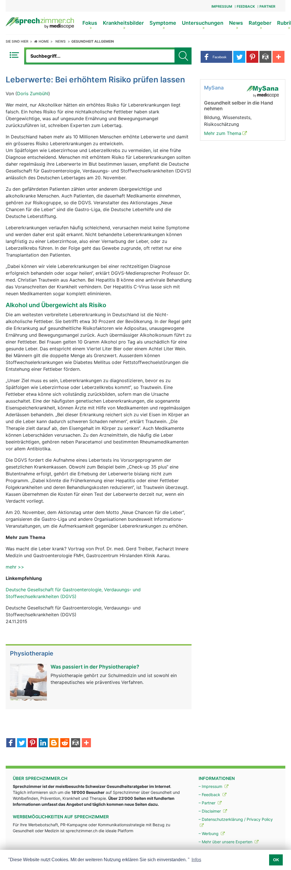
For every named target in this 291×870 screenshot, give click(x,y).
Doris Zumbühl (32, 93)
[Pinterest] (32, 743)
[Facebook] (11, 743)
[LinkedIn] (43, 743)
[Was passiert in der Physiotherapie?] (28, 681)
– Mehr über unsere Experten (226, 841)
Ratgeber (260, 23)
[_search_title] (183, 55)
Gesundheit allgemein (92, 41)
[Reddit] (65, 743)
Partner (267, 6)
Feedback (246, 6)
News (236, 23)
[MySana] (262, 91)
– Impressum (211, 786)
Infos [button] (196, 859)
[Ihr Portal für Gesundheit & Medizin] (40, 22)
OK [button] (276, 859)
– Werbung (209, 833)
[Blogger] (54, 743)
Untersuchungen (202, 23)
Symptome (162, 23)
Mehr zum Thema (222, 133)
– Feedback (210, 794)
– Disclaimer (210, 811)
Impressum (221, 6)
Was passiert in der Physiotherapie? (95, 667)
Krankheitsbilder (123, 23)
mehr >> (15, 567)
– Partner (208, 802)
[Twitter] (21, 743)
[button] (216, 57)
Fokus (89, 23)
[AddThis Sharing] (86, 743)
